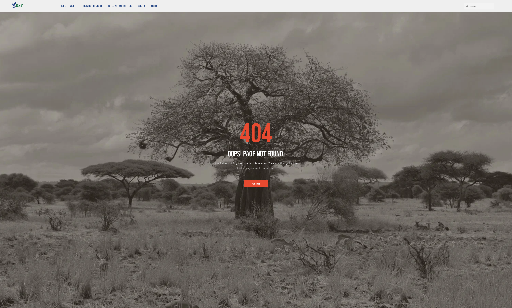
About (73, 6)
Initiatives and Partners (120, 6)
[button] (256, 183)
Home (63, 6)
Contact (155, 6)
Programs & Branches (91, 6)
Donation (142, 6)
